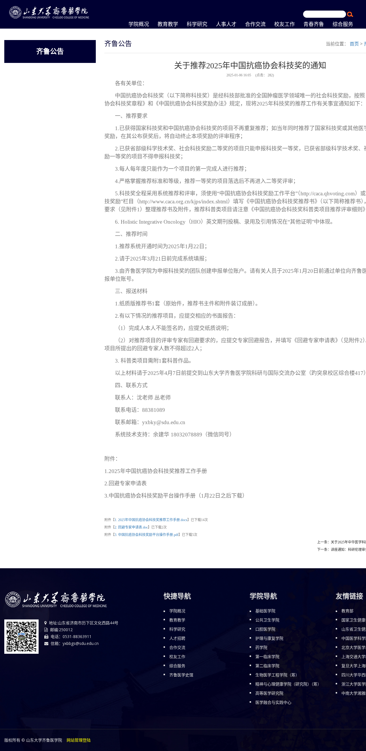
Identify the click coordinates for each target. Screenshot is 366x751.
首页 (354, 44)
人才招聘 (177, 638)
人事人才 (226, 24)
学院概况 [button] (138, 24)
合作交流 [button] (255, 24)
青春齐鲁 (313, 24)
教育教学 (168, 24)
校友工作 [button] (284, 24)
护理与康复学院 (269, 638)
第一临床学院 (267, 656)
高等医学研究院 (269, 693)
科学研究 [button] (197, 24)
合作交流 (177, 647)
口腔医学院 (265, 629)
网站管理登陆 (79, 740)
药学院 (261, 647)
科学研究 (177, 629)
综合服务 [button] (343, 24)
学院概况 (177, 610)
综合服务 (177, 665)
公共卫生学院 (267, 620)
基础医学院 (265, 610)
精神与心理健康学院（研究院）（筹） (288, 684)
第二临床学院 (267, 665)
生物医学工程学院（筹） (277, 675)
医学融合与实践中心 (273, 702)
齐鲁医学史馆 (181, 675)
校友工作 (177, 656)
